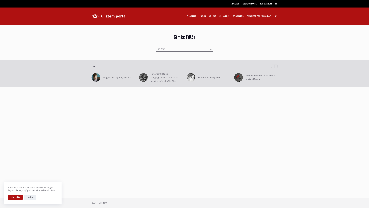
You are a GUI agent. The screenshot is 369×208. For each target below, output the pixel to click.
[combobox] (182, 49)
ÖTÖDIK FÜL (238, 16)
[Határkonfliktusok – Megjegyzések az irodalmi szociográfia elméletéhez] (143, 77)
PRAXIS (202, 16)
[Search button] (210, 48)
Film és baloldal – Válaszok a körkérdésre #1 (260, 77)
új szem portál (114, 16)
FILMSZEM (191, 16)
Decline (30, 197)
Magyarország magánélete (117, 77)
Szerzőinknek (250, 4)
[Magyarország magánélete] (96, 77)
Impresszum (266, 4)
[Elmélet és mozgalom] (191, 77)
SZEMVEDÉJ (224, 16)
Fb (276, 4)
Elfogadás (15, 197)
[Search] (276, 16)
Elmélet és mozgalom (209, 77)
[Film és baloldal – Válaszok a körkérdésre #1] (238, 77)
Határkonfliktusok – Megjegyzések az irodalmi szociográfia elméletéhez (164, 77)
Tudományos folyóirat (259, 16)
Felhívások (233, 4)
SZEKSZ (212, 16)
